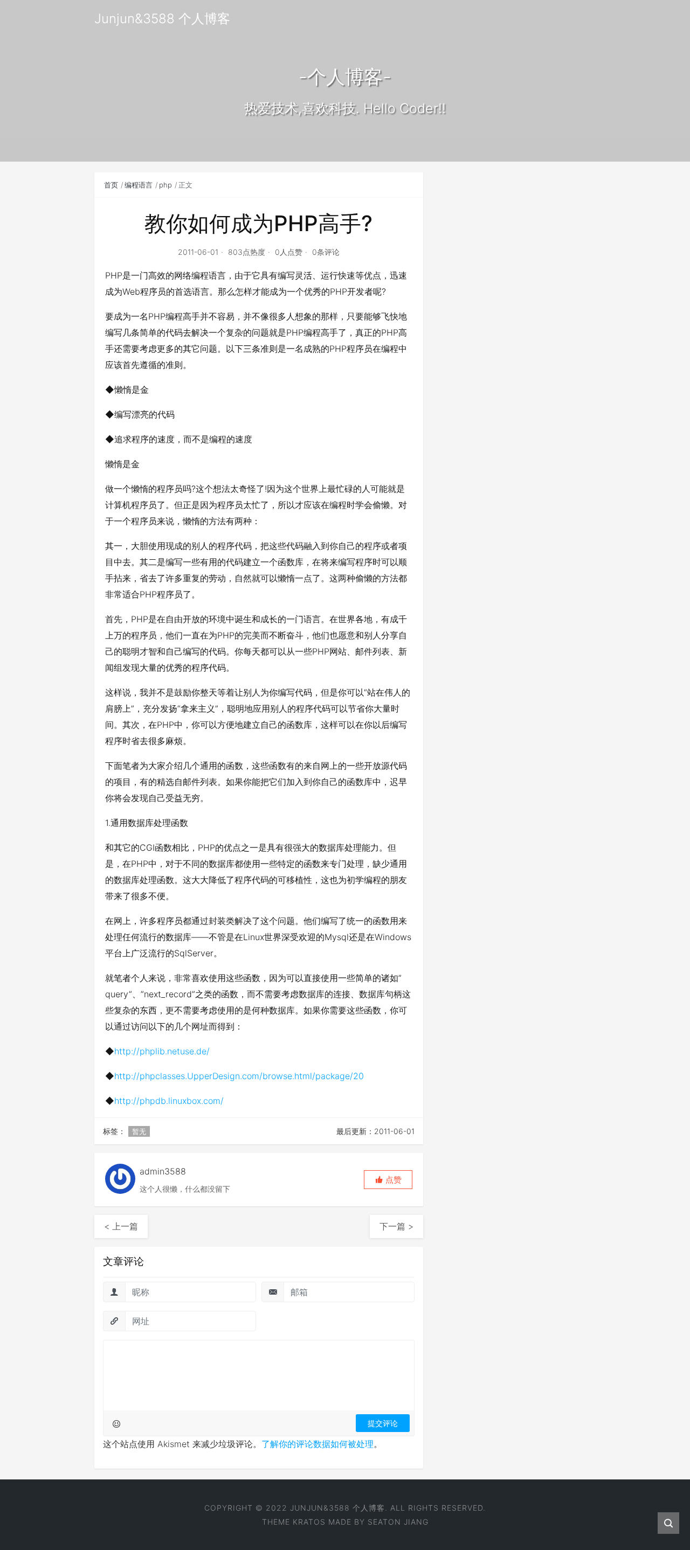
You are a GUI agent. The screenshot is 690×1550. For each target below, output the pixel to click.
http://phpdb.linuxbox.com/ (169, 1100)
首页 (111, 184)
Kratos (309, 1521)
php (165, 184)
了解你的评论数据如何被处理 (317, 1443)
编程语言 (139, 184)
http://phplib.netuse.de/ (162, 1051)
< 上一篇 (121, 1226)
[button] (388, 1179)
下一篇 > (396, 1226)
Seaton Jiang (398, 1521)
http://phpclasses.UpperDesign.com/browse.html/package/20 (239, 1076)
